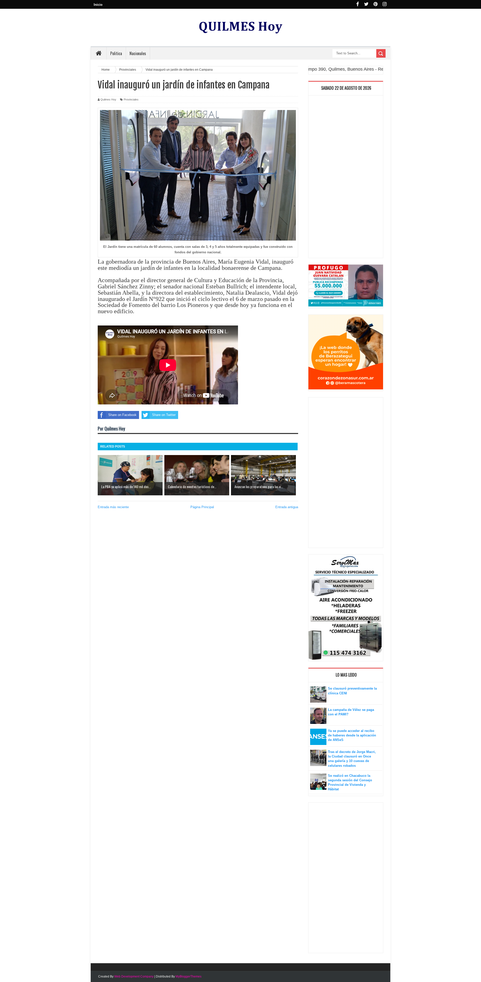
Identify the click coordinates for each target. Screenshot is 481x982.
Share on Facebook (122, 415)
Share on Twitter (164, 415)
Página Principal (202, 507)
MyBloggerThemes (188, 976)
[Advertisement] (345, 178)
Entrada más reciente (113, 507)
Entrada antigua (286, 507)
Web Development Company (134, 976)
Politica (116, 53)
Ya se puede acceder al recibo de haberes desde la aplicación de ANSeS (352, 735)
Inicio (98, 5)
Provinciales (131, 99)
